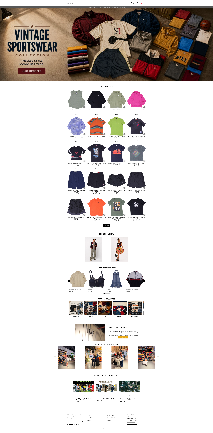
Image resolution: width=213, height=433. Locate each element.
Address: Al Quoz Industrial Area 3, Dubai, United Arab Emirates (134, 414)
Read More (77, 401)
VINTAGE (86, 3)
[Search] (133, 3)
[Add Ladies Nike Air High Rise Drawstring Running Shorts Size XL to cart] (124, 188)
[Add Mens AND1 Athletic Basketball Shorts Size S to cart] (84, 215)
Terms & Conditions (90, 415)
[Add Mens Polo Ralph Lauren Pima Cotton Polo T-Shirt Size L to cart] (104, 134)
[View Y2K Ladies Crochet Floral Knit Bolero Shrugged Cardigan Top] (118, 244)
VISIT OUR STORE (123, 337)
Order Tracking (109, 418)
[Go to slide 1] (103, 293)
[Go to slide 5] (107, 293)
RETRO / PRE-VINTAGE (96, 3)
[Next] (144, 310)
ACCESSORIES (124, 3)
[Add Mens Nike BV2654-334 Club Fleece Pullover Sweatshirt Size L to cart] (124, 107)
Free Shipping (109, 420)
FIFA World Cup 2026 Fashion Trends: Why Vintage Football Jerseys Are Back (83, 398)
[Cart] (138, 3)
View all (106, 225)
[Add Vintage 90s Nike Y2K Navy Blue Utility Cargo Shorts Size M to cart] (84, 188)
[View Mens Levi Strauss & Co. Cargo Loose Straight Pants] (94, 250)
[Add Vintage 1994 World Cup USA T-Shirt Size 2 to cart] (144, 134)
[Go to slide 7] (109, 293)
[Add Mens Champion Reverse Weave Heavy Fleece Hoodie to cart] (144, 107)
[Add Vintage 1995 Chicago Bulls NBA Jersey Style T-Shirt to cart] (84, 161)
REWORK (116, 3)
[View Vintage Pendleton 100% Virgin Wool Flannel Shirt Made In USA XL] (92, 244)
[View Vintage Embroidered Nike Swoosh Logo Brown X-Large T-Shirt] (94, 244)
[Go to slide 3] (105, 293)
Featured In (89, 420)
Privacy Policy (89, 417)
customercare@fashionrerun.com (132, 420)
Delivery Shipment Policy (111, 417)
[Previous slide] (69, 281)
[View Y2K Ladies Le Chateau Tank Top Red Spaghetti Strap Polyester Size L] (119, 246)
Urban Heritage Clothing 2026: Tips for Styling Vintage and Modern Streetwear (128, 398)
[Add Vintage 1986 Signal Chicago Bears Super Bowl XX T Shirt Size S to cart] (124, 161)
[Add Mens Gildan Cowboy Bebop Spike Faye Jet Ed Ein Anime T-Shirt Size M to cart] (124, 215)
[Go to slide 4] (106, 293)
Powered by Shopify (106, 428)
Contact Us (89, 418)
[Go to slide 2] (104, 293)
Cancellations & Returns (111, 415)
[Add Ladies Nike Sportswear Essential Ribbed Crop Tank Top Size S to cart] (84, 107)
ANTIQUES (78, 3)
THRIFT (110, 3)
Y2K (105, 3)
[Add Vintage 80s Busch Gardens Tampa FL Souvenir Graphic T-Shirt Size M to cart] (104, 161)
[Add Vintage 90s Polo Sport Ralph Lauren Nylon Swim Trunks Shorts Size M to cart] (104, 188)
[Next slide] (144, 281)
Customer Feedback (110, 422)
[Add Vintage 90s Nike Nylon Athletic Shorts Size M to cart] (144, 188)
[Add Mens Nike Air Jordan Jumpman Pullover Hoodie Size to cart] (104, 107)
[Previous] (69, 310)
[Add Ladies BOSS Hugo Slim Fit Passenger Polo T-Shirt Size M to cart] (124, 134)
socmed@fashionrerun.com (131, 418)
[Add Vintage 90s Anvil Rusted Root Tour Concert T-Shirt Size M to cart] (144, 161)
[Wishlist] (136, 3)
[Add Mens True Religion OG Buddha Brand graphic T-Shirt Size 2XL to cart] (104, 215)
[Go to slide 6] (108, 293)
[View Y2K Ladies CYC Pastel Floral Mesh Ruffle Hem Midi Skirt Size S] (119, 249)
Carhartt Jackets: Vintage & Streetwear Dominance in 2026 (105, 397)
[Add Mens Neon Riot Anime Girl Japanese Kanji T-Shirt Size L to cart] (144, 215)
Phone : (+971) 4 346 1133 (131, 422)
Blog (88, 422)
